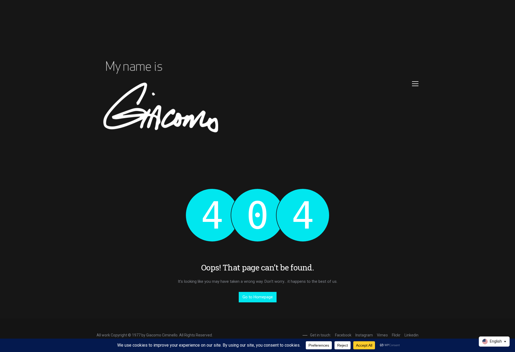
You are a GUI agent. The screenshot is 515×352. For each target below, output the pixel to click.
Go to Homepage (257, 297)
